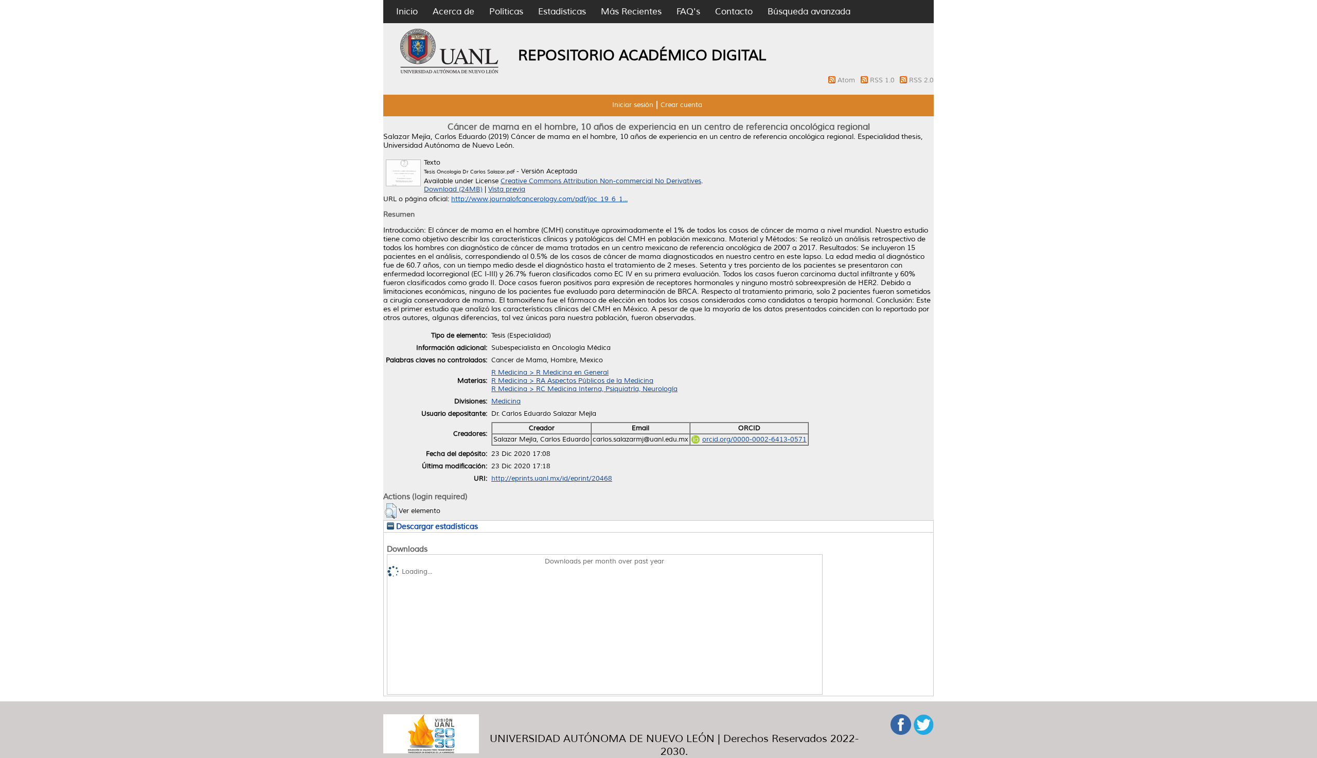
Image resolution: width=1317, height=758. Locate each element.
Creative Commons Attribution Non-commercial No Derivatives (601, 181)
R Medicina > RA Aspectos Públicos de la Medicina (572, 381)
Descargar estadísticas (436, 526)
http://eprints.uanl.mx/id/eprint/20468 (551, 478)
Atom (847, 80)
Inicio (407, 11)
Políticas (506, 11)
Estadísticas (562, 11)
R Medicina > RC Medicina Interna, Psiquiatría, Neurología (584, 389)
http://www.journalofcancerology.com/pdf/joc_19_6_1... (539, 199)
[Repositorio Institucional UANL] (450, 72)
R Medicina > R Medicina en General (550, 372)
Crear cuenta (681, 105)
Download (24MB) (453, 189)
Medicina (506, 401)
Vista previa (506, 189)
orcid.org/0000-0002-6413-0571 (754, 439)
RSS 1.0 (883, 80)
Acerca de (453, 11)
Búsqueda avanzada (809, 11)
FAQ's (688, 11)
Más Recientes (631, 11)
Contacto (734, 11)
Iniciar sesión (632, 105)
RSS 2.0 (921, 80)
